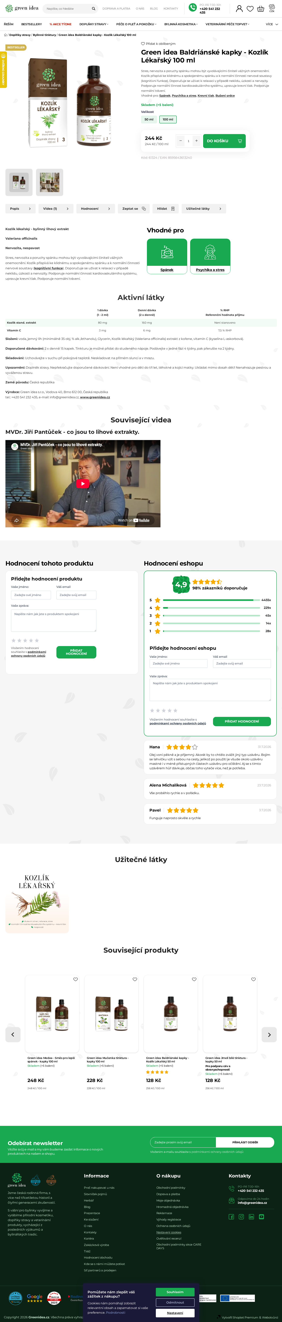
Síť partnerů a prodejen (100, 1270)
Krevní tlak (206, 95)
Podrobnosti (115, 1312)
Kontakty (171, 8)
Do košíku (217, 141)
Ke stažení (91, 1219)
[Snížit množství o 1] (181, 141)
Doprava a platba (116, 8)
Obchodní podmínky (170, 1187)
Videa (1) (50, 209)
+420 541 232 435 (210, 10)
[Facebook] (231, 1217)
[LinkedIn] (251, 1217)
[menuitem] (10, 24)
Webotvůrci (270, 1317)
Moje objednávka (168, 1200)
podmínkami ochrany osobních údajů (178, 723)
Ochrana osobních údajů (173, 1226)
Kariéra (89, 1238)
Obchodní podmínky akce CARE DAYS (178, 1246)
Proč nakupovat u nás (99, 1187)
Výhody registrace (168, 1219)
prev (13, 1034)
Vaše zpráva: (20, 605)
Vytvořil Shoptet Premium (240, 1317)
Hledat (93, 8)
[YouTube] (261, 1217)
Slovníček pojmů (95, 1194)
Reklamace (164, 1213)
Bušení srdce (225, 95)
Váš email (63, 586)
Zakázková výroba (96, 1245)
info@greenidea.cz (252, 1203)
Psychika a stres (184, 95)
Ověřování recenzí (168, 1238)
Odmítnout (175, 1302)
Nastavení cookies (168, 1232)
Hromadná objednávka (172, 1207)
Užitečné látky (198, 209)
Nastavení (175, 1313)
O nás (140, 8)
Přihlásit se (245, 1142)
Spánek (165, 95)
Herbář (89, 1200)
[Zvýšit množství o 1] (196, 141)
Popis (14, 209)
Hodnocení (89, 209)
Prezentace (92, 1213)
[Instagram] (241, 1217)
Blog (154, 8)
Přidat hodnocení (76, 652)
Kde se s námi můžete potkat (104, 1264)
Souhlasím (175, 1292)
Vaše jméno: (20, 586)
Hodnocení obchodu (98, 1257)
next (269, 1034)
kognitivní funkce (48, 268)
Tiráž (87, 1251)
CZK (271, 11)
